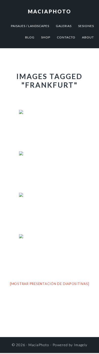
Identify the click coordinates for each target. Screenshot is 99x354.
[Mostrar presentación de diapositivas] (49, 284)
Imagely (80, 345)
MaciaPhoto (49, 11)
